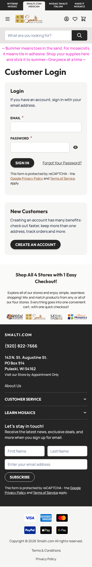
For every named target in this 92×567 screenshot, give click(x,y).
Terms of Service (62, 178)
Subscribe (20, 477)
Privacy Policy (46, 559)
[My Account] (66, 19)
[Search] (79, 35)
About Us (13, 385)
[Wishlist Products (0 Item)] (75, 19)
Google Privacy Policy (26, 178)
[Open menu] (7, 19)
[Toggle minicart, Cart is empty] (83, 19)
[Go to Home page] (29, 19)
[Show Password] (75, 147)
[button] (12, 5)
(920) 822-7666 (21, 346)
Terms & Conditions (46, 550)
